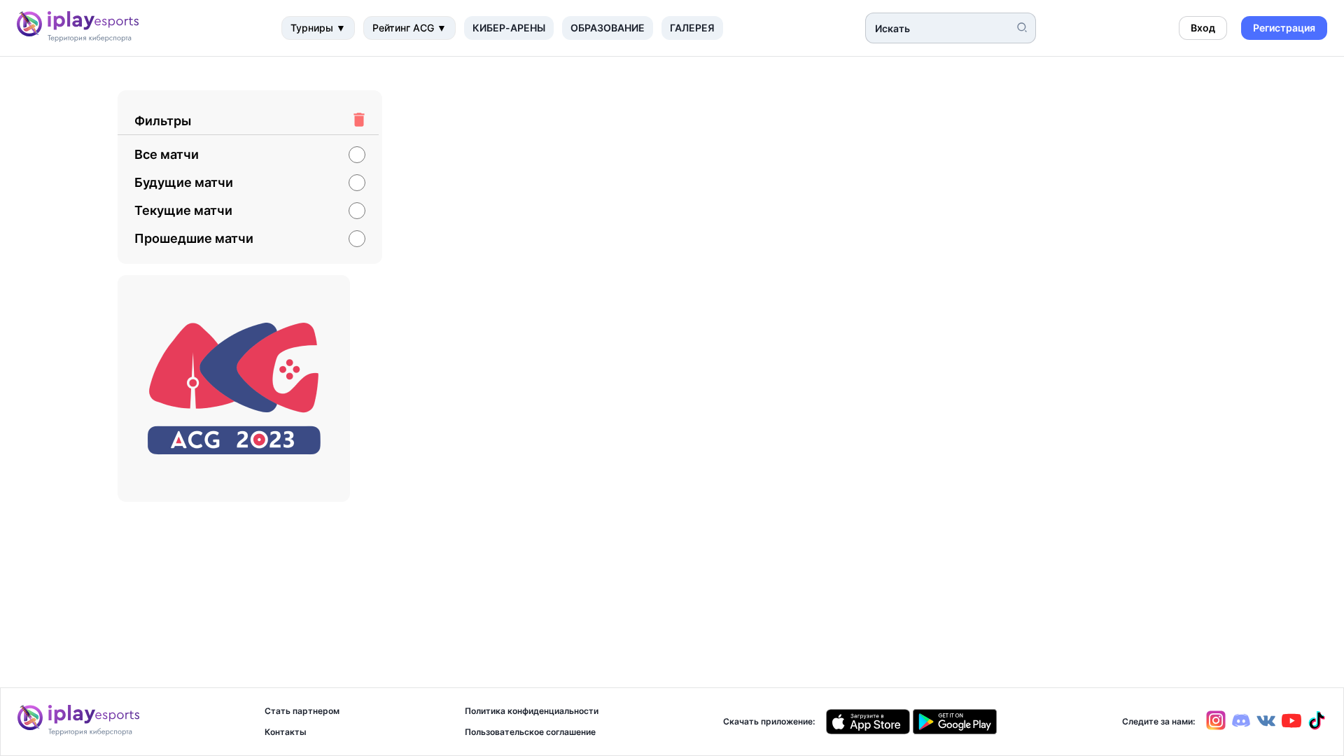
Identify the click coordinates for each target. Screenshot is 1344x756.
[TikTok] (1313, 726)
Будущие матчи (183, 183)
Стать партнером (302, 711)
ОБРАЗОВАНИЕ (607, 28)
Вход (1203, 28)
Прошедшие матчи (193, 239)
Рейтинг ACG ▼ (409, 28)
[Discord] (1238, 726)
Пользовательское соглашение (530, 732)
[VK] (1263, 722)
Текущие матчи (183, 211)
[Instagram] (1216, 726)
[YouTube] (1288, 726)
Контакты (286, 732)
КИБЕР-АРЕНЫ (508, 28)
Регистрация (1284, 28)
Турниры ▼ (318, 28)
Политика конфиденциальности (531, 711)
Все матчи (166, 155)
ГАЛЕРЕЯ (692, 28)
